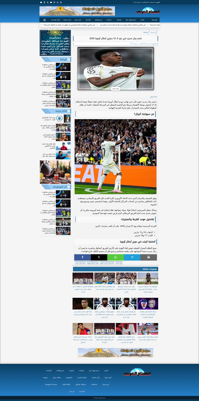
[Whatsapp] (57, 2)
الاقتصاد (88, 19)
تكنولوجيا (69, 377)
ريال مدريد (119, 263)
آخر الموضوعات (60, 187)
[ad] (55, 55)
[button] (41, 11)
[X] (99, 257)
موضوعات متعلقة (150, 269)
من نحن (72, 391)
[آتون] (77, 11)
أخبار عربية (78, 19)
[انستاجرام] (54, 2)
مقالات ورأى (57, 377)
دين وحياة (106, 384)
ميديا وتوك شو (131, 19)
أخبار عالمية (67, 19)
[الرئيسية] (41, 2)
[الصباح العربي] (148, 10)
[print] (148, 257)
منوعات (45, 377)
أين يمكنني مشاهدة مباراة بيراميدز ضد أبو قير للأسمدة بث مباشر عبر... (140, 25)
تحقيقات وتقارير (81, 384)
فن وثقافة (98, 19)
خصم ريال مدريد (80, 263)
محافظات (94, 384)
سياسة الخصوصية (51, 384)
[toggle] (44, 19)
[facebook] (82, 257)
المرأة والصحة (55, 19)
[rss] (61, 2)
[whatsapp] (115, 257)
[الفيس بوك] (44, 2)
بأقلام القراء (66, 384)
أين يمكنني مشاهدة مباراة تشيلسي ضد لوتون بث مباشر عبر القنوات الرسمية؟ (87, 25)
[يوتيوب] (51, 2)
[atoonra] (115, 352)
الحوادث (108, 19)
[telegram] (132, 257)
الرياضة (119, 19)
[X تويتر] (47, 2)
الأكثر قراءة (61, 111)
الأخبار (142, 19)
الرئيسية (154, 19)
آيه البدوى (153, 96)
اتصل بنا (82, 391)
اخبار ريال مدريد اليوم (107, 263)
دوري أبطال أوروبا (93, 263)
